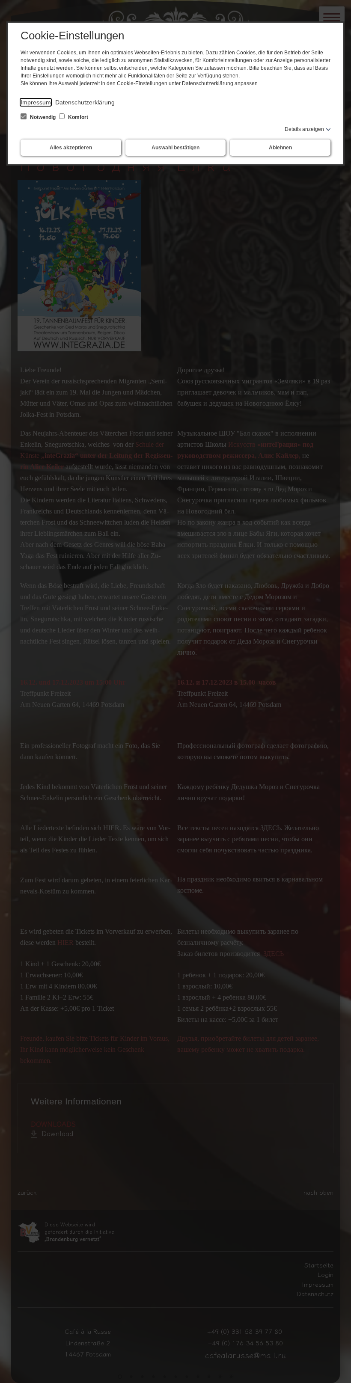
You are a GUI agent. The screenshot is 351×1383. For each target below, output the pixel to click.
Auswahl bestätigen (175, 148)
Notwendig (43, 117)
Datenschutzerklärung (85, 102)
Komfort (77, 117)
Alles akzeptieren (71, 148)
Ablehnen (280, 148)
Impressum (36, 102)
